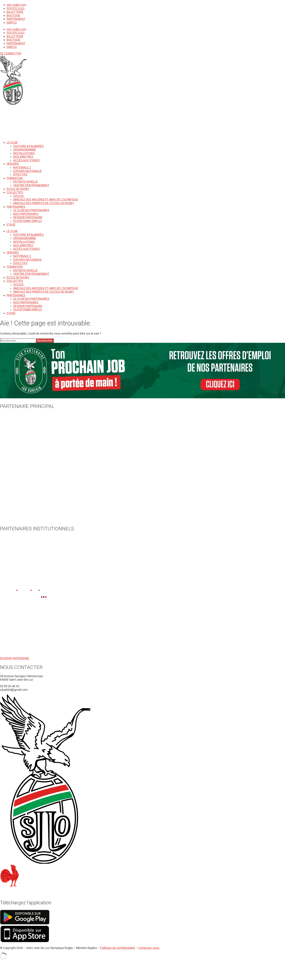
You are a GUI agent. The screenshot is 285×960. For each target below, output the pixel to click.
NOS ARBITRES (23, 156)
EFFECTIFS (20, 174)
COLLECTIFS (15, 192)
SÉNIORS (13, 164)
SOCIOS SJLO (15, 8)
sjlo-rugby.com (16, 4)
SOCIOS (18, 196)
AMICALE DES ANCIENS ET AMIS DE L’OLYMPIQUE (45, 199)
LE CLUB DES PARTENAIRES (31, 210)
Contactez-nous (148, 948)
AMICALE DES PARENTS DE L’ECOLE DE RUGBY (43, 203)
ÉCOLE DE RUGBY (18, 189)
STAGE (11, 224)
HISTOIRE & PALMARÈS (28, 146)
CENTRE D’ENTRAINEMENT (31, 185)
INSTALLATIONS (24, 153)
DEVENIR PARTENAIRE (27, 217)
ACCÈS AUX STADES (26, 160)
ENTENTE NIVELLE (25, 181)
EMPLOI (12, 22)
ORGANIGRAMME (24, 149)
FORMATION (15, 178)
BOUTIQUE (13, 15)
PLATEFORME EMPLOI (27, 221)
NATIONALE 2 (22, 167)
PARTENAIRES (16, 206)
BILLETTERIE (15, 12)
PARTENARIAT (16, 19)
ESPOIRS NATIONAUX (27, 171)
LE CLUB (12, 142)
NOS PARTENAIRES (25, 214)
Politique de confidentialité (117, 948)
